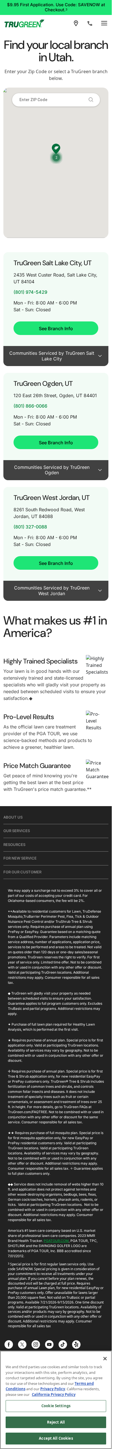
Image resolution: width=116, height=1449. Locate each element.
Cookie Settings (55, 1405)
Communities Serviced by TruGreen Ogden (52, 470)
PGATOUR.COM (56, 1241)
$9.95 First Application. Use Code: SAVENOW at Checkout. (56, 7)
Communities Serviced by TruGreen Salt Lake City (51, 356)
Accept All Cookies (56, 1438)
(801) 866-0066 (30, 406)
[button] (56, 157)
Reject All (56, 1422)
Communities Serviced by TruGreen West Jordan (52, 590)
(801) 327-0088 (30, 527)
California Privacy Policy (53, 1394)
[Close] (105, 1358)
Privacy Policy (52, 1388)
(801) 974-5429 (30, 292)
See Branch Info (56, 328)
